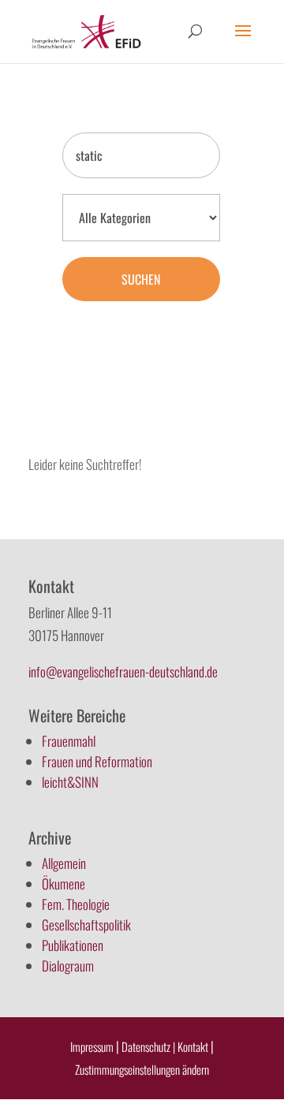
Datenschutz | (148, 1046)
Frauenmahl (68, 741)
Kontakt (194, 1046)
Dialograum (68, 965)
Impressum (92, 1046)
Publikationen (72, 945)
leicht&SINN (70, 782)
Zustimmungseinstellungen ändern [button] (142, 1069)
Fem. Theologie (76, 904)
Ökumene (63, 883)
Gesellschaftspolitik (86, 924)
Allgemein (64, 863)
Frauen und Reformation (97, 761)
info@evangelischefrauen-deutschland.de (123, 671)
